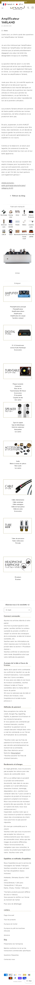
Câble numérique (18, 502)
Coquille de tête (18, 397)
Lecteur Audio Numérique (18, 347)
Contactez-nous (9, 959)
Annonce (7, 935)
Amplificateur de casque (17, 316)
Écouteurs (18, 577)
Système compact (18, 318)
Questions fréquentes (11, 955)
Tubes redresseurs (18, 541)
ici (20, 904)
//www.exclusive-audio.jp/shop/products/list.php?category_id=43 (13, 185)
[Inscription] (29, 610)
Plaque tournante (18, 384)
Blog (5, 939)
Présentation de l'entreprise (13, 944)
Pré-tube (18, 543)
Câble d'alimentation (18, 500)
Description (15, 753)
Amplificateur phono (18, 311)
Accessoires (18, 350)
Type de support (18, 422)
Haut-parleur (18, 429)
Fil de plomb (18, 395)
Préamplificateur (18, 309)
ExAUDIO (19, 981)
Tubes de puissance (18, 538)
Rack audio (18, 466)
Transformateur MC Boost (18, 391)
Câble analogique (18, 504)
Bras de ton (18, 388)
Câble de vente (18, 509)
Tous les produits (10, 919)
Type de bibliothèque (18, 425)
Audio (18, 461)
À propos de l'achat (10, 924)
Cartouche (18, 386)
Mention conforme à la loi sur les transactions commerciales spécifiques (17, 949)
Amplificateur (18, 313)
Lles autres (18, 400)
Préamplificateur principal (18, 306)
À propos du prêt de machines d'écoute (14, 929)
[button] (2, 8)
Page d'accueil (9, 915)
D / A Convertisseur (18, 345)
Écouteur (18, 579)
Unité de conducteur (18, 427)
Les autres (18, 431)
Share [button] (6, 30)
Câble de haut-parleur (18, 506)
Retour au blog (18, 196)
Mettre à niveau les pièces (18, 463)
